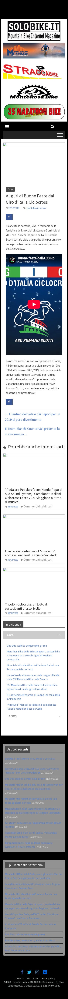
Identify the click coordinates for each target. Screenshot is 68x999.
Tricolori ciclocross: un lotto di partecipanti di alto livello (26, 606)
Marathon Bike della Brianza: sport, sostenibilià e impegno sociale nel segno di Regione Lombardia (33, 655)
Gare (10, 635)
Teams (12, 716)
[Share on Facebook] (9, 217)
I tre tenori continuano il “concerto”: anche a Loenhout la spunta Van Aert (30, 553)
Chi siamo (19, 978)
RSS (28, 978)
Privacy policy (48, 978)
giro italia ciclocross (36, 208)
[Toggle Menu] (60, 135)
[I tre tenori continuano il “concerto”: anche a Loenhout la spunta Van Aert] (34, 517)
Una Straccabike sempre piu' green (25, 934)
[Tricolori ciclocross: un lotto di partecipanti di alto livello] (34, 570)
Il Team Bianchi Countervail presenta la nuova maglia (32, 431)
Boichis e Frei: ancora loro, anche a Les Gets (30, 758)
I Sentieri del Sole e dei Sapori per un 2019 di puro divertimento (32, 417)
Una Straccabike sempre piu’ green (27, 645)
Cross (10, 189)
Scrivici (35, 978)
